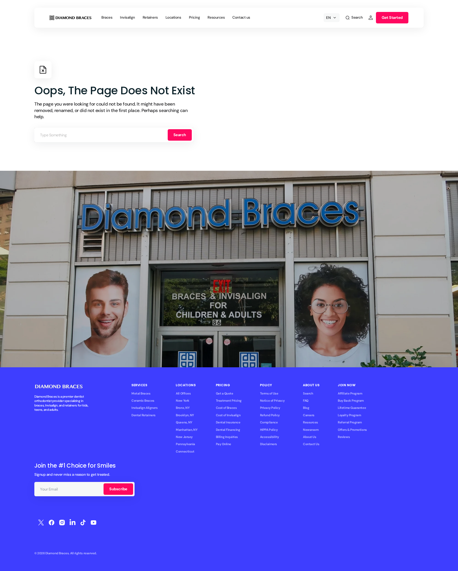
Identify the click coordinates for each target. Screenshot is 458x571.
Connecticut (185, 451)
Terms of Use (269, 393)
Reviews (344, 437)
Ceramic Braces (142, 401)
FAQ (305, 401)
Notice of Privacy (272, 401)
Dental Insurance (228, 422)
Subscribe (118, 488)
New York (182, 401)
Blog (306, 408)
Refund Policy (270, 415)
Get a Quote (224, 393)
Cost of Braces (226, 408)
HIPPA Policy (269, 430)
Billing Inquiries (227, 437)
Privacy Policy (270, 408)
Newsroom (310, 430)
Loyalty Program (349, 415)
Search (179, 134)
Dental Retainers (143, 415)
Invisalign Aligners (144, 408)
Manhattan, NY (186, 430)
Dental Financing (228, 430)
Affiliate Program (350, 393)
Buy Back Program (351, 401)
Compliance (269, 422)
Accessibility (269, 437)
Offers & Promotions (352, 430)
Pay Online (223, 444)
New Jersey (184, 437)
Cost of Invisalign (228, 415)
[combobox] (113, 135)
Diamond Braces (57, 553)
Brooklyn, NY (185, 415)
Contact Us (311, 444)
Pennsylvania (185, 444)
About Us (309, 437)
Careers (308, 415)
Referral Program (350, 422)
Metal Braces (141, 393)
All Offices (183, 393)
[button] (354, 17)
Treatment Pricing (229, 401)
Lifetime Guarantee (352, 408)
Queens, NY (184, 422)
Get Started (392, 17)
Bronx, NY (182, 408)
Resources (310, 422)
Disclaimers (268, 444)
